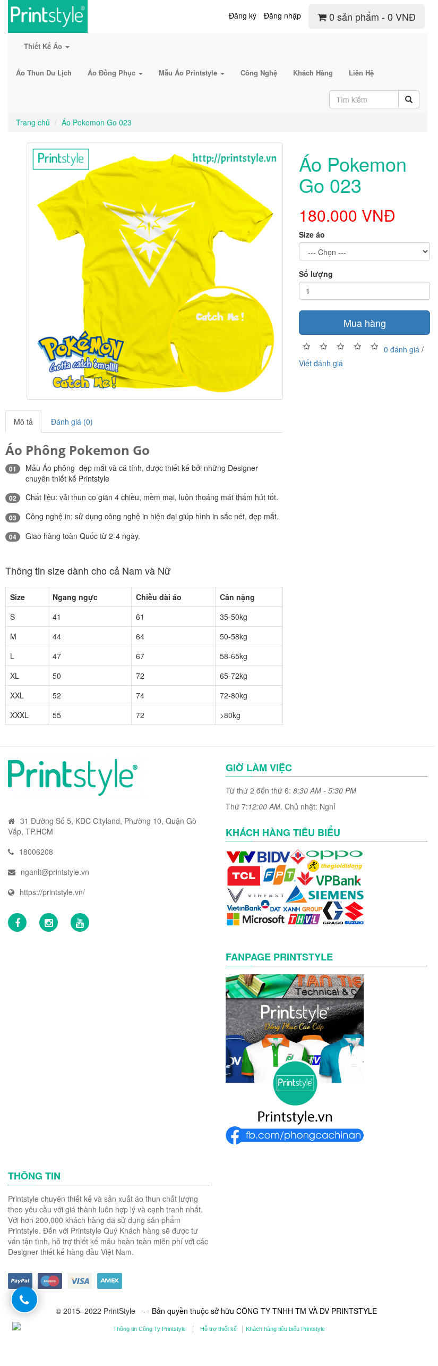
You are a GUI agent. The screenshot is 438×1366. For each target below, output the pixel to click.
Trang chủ (33, 122)
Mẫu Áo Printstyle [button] (189, 73)
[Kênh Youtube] (80, 922)
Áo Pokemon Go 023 (97, 122)
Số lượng (316, 273)
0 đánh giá (401, 348)
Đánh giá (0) (72, 421)
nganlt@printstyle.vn (55, 871)
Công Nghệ (259, 73)
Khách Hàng (313, 73)
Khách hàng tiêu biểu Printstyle (285, 1329)
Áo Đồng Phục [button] (113, 73)
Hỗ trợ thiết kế (218, 1329)
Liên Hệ (361, 73)
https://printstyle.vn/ (52, 892)
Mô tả (23, 421)
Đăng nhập (282, 15)
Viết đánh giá (321, 363)
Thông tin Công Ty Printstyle (149, 1329)
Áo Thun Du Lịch (44, 73)
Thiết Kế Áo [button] (44, 46)
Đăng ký (242, 15)
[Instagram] (48, 922)
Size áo (312, 234)
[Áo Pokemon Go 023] (155, 270)
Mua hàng (364, 323)
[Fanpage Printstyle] (17, 922)
